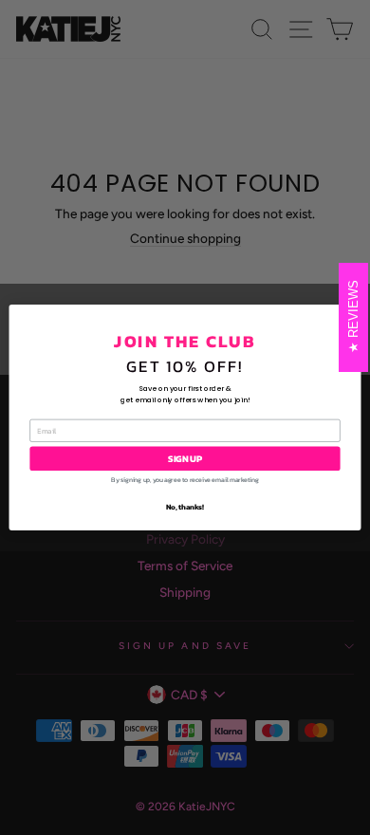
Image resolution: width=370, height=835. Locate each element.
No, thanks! (184, 506)
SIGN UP (184, 458)
